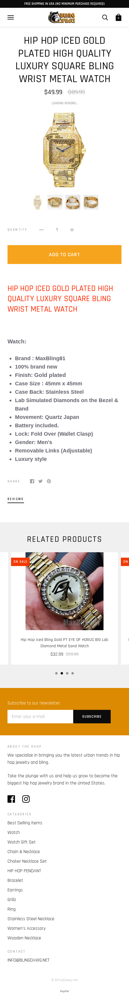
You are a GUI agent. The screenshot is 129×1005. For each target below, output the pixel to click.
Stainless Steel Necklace (31, 919)
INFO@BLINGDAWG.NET (29, 960)
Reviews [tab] (16, 499)
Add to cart (64, 254)
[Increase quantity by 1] (72, 229)
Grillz (12, 900)
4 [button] (72, 673)
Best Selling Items (25, 823)
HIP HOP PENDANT (24, 871)
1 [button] (56, 673)
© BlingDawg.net (64, 980)
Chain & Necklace (24, 852)
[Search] (105, 17)
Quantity (17, 230)
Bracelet (15, 880)
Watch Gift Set (22, 842)
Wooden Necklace (24, 938)
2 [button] (62, 673)
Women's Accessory (27, 928)
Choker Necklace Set (27, 861)
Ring (12, 909)
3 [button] (67, 673)
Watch (14, 832)
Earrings (15, 890)
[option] (64, 150)
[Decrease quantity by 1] (41, 229)
